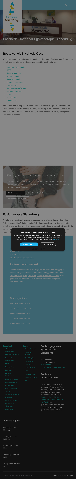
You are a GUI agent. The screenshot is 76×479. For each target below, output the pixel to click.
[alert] (38, 239)
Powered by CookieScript (38, 249)
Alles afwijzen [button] (48, 244)
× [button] (62, 230)
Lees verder (56, 239)
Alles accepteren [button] (29, 244)
